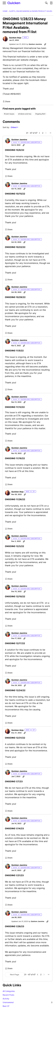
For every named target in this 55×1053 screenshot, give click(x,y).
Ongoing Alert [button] (40, 114)
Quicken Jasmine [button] (35, 44)
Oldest (14, 127)
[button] (5, 39)
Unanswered (27, 1002)
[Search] (46, 3)
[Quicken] (13, 3)
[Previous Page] (39, 133)
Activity (6, 998)
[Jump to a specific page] (50, 133)
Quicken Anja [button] (15, 37)
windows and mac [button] (25, 114)
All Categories (9, 991)
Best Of (6, 1006)
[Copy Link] (45, 44)
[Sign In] (51, 3)
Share (6, 101)
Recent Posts (8, 995)
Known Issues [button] (9, 114)
